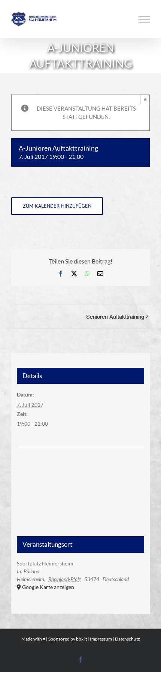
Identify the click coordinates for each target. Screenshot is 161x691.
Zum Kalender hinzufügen (57, 206)
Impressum (101, 639)
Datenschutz (127, 639)
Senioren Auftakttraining (115, 316)
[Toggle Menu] (144, 19)
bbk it (81, 639)
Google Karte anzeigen (48, 587)
